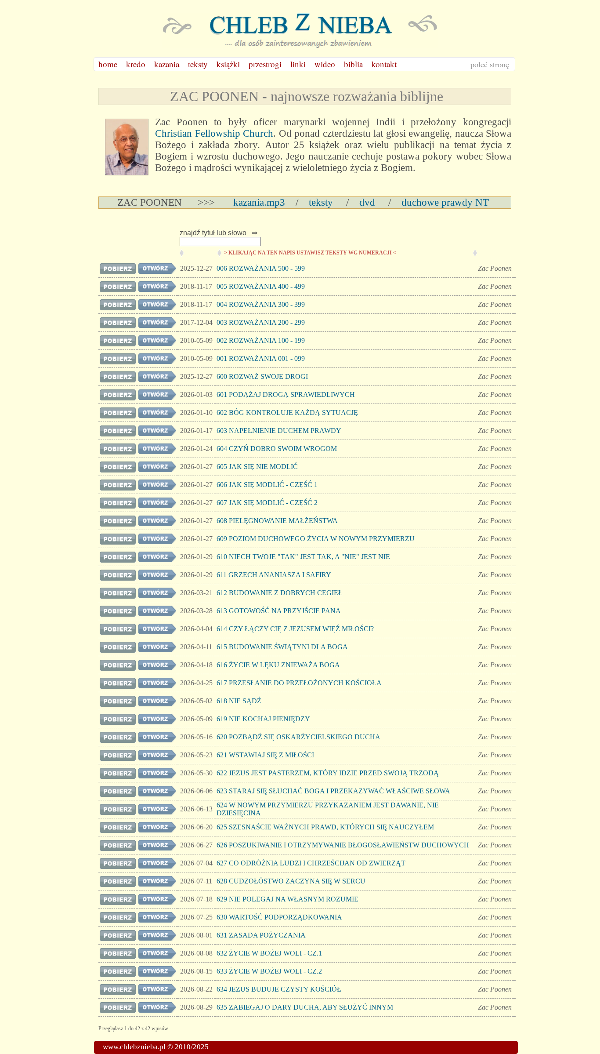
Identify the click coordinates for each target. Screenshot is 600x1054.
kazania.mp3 (257, 202)
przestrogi (265, 63)
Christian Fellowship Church (214, 133)
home (107, 63)
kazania (166, 63)
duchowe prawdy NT (443, 202)
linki (298, 63)
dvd (367, 202)
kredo (135, 63)
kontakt (384, 63)
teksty (198, 63)
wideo (324, 63)
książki (228, 63)
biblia (353, 63)
